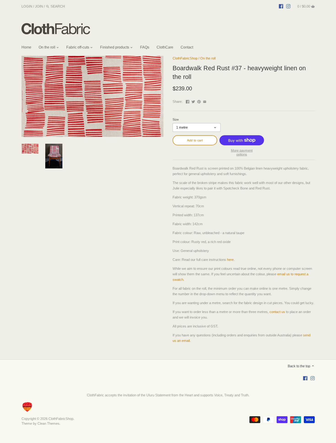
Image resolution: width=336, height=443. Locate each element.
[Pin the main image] (199, 101)
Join (39, 6)
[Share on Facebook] (187, 101)
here (230, 260)
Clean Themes (48, 423)
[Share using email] (204, 101)
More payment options (242, 152)
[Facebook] (281, 6)
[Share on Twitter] (193, 101)
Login (26, 6)
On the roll (208, 58)
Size (176, 119)
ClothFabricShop (185, 58)
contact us (277, 312)
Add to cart (195, 140)
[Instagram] (288, 6)
